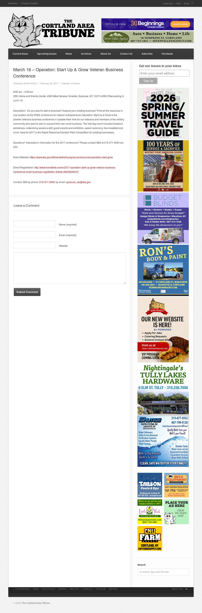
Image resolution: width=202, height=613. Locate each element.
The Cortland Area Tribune (36, 603)
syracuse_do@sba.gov (78, 182)
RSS (179, 3)
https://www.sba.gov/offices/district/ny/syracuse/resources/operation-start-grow (71, 157)
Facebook (167, 53)
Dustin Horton (30, 83)
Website (63, 245)
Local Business (22, 588)
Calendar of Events (71, 83)
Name (68, 224)
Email (186, 3)
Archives (86, 53)
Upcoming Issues (47, 53)
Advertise (12, 3)
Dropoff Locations (29, 3)
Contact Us (126, 53)
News (69, 53)
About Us (105, 53)
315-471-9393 (47, 182)
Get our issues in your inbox (160, 66)
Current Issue (20, 53)
